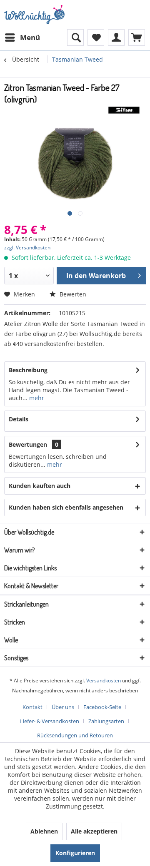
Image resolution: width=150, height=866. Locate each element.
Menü (30, 37)
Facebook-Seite (102, 707)
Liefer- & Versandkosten (49, 721)
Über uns (63, 707)
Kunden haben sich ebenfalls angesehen (66, 507)
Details (18, 419)
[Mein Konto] (116, 37)
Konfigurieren (75, 853)
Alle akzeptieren (94, 831)
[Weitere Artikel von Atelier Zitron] (124, 112)
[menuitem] (22, 37)
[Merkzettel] (96, 37)
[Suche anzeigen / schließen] (75, 37)
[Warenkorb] (136, 37)
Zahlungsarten (106, 721)
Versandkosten (103, 680)
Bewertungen (28, 444)
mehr (36, 398)
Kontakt (32, 707)
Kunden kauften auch (39, 486)
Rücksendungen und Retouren (75, 735)
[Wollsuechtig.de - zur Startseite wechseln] (35, 14)
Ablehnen (44, 831)
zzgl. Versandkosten (27, 247)
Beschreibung (28, 370)
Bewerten (72, 294)
